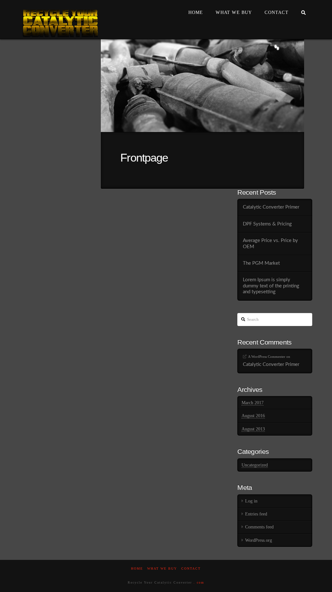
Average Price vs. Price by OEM (270, 243)
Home (137, 568)
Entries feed (256, 514)
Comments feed (259, 527)
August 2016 (253, 415)
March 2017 (253, 402)
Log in (251, 501)
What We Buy (162, 568)
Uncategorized (255, 465)
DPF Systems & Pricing (267, 224)
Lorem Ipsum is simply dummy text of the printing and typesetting (271, 285)
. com (199, 582)
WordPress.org (258, 540)
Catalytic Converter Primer (271, 207)
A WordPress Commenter (266, 356)
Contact (191, 568)
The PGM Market (261, 263)
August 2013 (253, 429)
